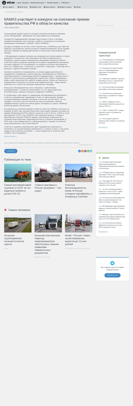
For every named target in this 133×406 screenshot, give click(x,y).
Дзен (6, 248)
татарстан (76, 142)
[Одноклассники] (82, 151)
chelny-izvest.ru (10, 136)
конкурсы (27, 142)
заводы (58, 142)
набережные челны (67, 142)
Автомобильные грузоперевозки (77, 248)
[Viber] (85, 151)
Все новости (103, 127)
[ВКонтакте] (79, 151)
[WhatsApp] (88, 151)
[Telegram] (91, 151)
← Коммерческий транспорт (13, 12)
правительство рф (49, 142)
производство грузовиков (16, 142)
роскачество (40, 142)
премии (33, 142)
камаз (6, 142)
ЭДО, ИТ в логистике (42, 257)
